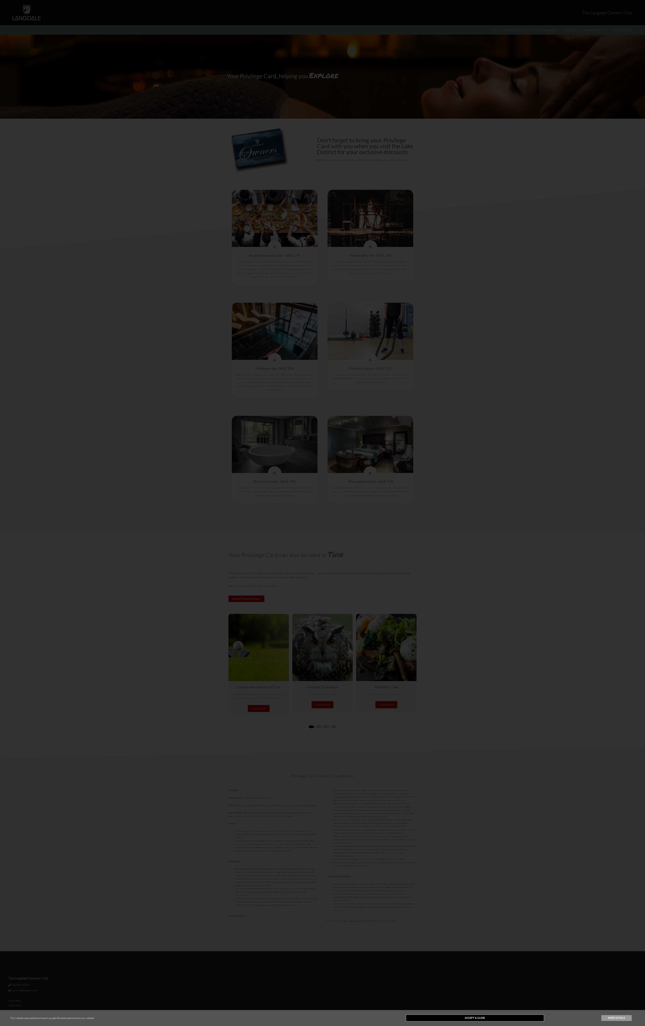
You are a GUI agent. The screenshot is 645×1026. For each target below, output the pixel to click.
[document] (322, 513)
